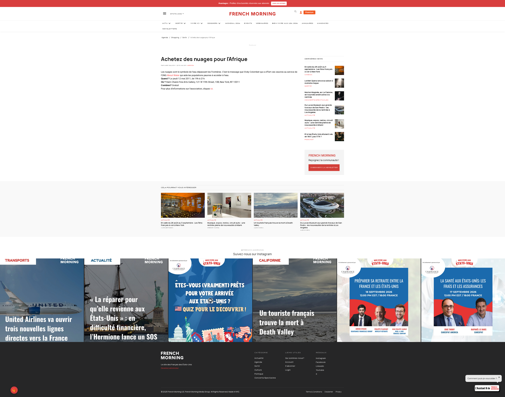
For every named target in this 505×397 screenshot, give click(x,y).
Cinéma (308, 75)
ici (212, 88)
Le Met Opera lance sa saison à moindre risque (319, 81)
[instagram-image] (42, 300)
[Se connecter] (301, 12)
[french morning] (252, 14)
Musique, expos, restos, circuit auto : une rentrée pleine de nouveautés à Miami (319, 122)
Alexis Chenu (258, 227)
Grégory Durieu (213, 227)
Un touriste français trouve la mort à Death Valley (273, 224)
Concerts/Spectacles (316, 100)
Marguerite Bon (167, 227)
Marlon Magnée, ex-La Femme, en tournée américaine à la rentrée (319, 94)
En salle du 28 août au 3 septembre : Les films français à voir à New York (318, 69)
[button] (295, 11)
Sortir (184, 37)
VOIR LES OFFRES (278, 3)
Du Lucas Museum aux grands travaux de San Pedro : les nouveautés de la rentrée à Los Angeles (318, 108)
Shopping (175, 37)
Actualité (310, 115)
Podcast (309, 139)
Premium (309, 12)
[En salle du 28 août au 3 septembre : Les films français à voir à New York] (183, 205)
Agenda (165, 37)
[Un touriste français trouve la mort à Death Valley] (276, 205)
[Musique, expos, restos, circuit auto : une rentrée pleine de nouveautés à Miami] (229, 205)
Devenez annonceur (170, 368)
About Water (173, 75)
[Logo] (206, 355)
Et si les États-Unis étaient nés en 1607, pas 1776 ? (319, 135)
